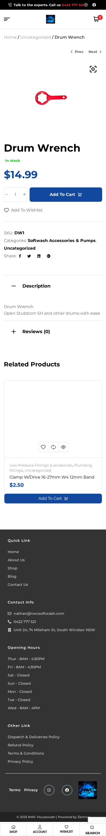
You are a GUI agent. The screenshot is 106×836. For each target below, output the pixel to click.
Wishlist (66, 831)
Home (10, 37)
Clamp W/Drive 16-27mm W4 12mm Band (52, 477)
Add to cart (62, 194)
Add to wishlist (27, 210)
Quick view (63, 447)
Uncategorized (35, 37)
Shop (13, 832)
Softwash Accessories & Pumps (62, 240)
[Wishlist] (66, 827)
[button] (93, 69)
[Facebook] (67, 790)
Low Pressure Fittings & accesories (41, 465)
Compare (53, 447)
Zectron (83, 817)
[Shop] (13, 827)
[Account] (40, 827)
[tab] (53, 285)
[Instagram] (49, 790)
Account (40, 832)
